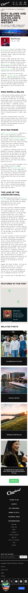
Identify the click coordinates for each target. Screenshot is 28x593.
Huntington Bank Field (6, 69)
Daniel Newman (15, 39)
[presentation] (7, 314)
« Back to (13, 9)
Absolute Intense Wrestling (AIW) (17, 138)
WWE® (5, 49)
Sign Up (23, 557)
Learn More (15, 319)
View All (14, 481)
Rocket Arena (6, 64)
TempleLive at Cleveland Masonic (9, 133)
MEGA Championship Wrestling (18, 167)
